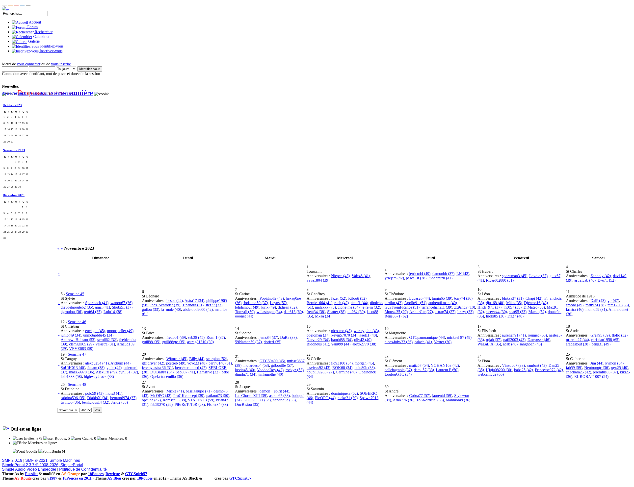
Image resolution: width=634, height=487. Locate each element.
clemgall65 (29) (81, 344)
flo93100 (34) (342, 363)
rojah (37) (493, 340)
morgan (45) (364, 363)
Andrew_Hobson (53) (78, 340)
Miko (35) (514, 303)
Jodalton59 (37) (255, 303)
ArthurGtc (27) (421, 312)
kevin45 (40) (245, 370)
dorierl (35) (272, 342)
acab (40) (510, 344)
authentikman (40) (442, 303)
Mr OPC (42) (160, 395)
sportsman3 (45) (514, 276)
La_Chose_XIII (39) (251, 395)
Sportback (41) (96, 303)
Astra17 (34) (194, 300)
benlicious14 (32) (95, 402)
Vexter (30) (442, 342)
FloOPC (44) (325, 398)
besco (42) (174, 300)
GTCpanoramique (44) (427, 337)
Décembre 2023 (14, 195)
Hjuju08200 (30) (499, 370)
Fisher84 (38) (217, 404)
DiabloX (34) (97, 398)
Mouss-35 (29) (396, 312)
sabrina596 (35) (73, 398)
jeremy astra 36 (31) (157, 367)
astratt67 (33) (279, 395)
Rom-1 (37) (216, 337)
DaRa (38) (288, 337)
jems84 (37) (269, 337)
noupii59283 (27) (320, 372)
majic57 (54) (419, 365)
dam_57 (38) (424, 370)
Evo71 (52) (606, 280)
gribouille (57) (282, 365)
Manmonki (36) (458, 400)
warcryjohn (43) (366, 331)
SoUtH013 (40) (73, 367)
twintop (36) (70, 402)
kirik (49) (268, 307)
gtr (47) (613, 300)
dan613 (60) (293, 312)
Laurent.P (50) (447, 370)
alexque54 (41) (97, 363)
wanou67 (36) (121, 303)
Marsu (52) (537, 312)
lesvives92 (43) (318, 367)
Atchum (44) (120, 363)
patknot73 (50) (217, 395)
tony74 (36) (463, 298)
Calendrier (39, 93)
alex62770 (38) (364, 344)
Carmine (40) (346, 372)
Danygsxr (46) (539, 340)
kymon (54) (614, 363)
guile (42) (114, 367)
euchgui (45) (95, 331)
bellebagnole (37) (398, 370)
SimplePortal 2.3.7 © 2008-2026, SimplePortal (42, 465)
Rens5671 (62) (396, 316)
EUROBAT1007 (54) (591, 376)
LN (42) (462, 273)
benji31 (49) (600, 344)
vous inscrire (61, 64)
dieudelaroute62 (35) (77, 307)
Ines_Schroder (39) (165, 305)
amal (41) (102, 307)
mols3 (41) (114, 393)
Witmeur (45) (176, 359)
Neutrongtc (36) (596, 367)
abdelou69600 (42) (198, 309)
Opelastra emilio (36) (166, 376)
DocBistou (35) (247, 404)
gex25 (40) (619, 367)
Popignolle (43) (272, 298)
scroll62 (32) (107, 340)
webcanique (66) (490, 374)
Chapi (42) (534, 298)
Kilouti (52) (357, 298)
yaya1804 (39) (318, 280)
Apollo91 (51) (415, 303)
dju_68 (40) (495, 303)
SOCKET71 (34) (257, 400)
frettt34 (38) (316, 312)
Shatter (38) (336, 312)
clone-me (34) (349, 307)
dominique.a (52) (344, 393)
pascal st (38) (416, 278)
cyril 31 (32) (128, 372)
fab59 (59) (574, 367)
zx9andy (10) (464, 307)
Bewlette (113, 474)
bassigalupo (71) (198, 391)
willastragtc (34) (269, 312)
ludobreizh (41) (440, 278)
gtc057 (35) (512, 307)
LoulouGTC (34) (398, 374)
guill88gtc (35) (173, 342)
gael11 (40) (368, 335)
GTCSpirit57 (136, 474)
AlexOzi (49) (106, 372)
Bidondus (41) (318, 344)
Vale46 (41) (361, 276)
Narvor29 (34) (318, 340)
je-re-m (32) (371, 307)
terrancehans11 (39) (437, 307)
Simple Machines (65, 460)
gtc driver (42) (153, 363)
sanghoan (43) (531, 344)
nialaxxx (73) (325, 307)
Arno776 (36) (403, 400)
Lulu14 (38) (113, 312)
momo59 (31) (596, 309)
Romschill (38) (174, 400)
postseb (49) (175, 363)
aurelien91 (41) (514, 335)
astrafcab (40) (585, 280)
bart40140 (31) (220, 363)
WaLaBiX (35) (489, 344)
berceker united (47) (191, 367)
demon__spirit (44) (274, 391)
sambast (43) (537, 365)
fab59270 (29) (161, 404)
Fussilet (31, 474)
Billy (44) (196, 359)
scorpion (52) (216, 359)
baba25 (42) (523, 370)
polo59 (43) (94, 393)
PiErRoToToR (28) (190, 404)
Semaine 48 (77, 384)
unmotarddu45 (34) (98, 335)
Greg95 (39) (600, 335)
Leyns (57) (278, 303)
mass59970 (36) (81, 372)
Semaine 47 (77, 354)
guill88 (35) (151, 342)
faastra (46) (574, 309)
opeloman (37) (318, 335)
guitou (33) (150, 309)
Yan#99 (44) (340, 344)
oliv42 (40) (362, 340)
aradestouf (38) (577, 344)
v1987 (52, 478)
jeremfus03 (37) (605, 372)
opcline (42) (151, 400)
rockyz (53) (295, 370)
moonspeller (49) (120, 331)
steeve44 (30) (496, 312)
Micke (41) (175, 391)
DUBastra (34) (162, 372)
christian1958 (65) (605, 340)
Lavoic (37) (538, 276)
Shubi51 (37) (122, 307)
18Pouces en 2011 (77, 478)
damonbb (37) (443, 273)
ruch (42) (341, 303)
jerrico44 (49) (419, 273)
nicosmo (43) (341, 331)
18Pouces (96, 474)
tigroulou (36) (71, 312)
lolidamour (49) (247, 307)
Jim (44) (596, 363)
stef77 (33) (214, 305)
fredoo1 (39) (176, 337)
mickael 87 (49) (459, 337)
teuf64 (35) (93, 312)
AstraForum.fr (14, 93)
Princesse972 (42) (549, 370)
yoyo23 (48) (197, 363)
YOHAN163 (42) (445, 365)
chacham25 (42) (578, 372)
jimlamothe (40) (270, 374)
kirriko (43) (393, 303)
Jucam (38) (96, 367)
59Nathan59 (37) (248, 342)
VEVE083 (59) (81, 348)
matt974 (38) (595, 305)
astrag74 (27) (445, 312)
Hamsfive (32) (208, 372)
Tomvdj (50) (245, 312)
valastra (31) (105, 344)
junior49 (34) (71, 335)
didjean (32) (287, 307)
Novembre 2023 (64, 93)
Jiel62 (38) (119, 402)
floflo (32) (620, 335)
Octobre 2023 (12, 105)
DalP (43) (598, 300)
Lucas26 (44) (419, 298)
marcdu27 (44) (577, 340)
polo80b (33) (364, 367)
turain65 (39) (442, 298)
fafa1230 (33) (618, 305)
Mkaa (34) (323, 316)
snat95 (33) (518, 312)
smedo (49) (574, 305)
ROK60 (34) (342, 367)
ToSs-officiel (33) (430, 400)
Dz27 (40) (515, 316)
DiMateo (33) (534, 307)
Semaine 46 (77, 322)
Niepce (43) (340, 276)
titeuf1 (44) (359, 303)
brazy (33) (465, 312)
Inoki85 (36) (495, 316)
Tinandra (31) (193, 305)
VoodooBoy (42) (270, 370)
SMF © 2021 (36, 460)
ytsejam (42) (394, 278)
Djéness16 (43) (536, 303)
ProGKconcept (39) (188, 395)
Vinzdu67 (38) (513, 365)
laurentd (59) (442, 395)
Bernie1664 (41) (319, 303)
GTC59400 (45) (272, 361)
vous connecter (28, 64)
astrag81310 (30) (200, 342)
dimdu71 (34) (245, 374)
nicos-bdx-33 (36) (399, 342)
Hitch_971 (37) (489, 307)
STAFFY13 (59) (201, 400)
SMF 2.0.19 (12, 460)
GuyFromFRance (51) (402, 307)
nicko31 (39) (348, 398)
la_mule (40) (171, 309)
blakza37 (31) (513, 298)
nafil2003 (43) (514, 340)
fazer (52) (338, 298)
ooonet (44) (244, 316)
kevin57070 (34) (344, 335)
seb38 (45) (196, 337)
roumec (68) (537, 335)
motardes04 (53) (256, 365)
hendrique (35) (284, 400)
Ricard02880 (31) (500, 280)
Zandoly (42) (600, 276)
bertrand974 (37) (123, 398)
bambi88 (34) (341, 340)
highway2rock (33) (99, 376)
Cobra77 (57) (419, 395)
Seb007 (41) (185, 372)
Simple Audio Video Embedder (29, 469)
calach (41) (423, 342)
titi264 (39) (356, 312)
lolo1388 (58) (71, 376)
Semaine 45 (75, 294)
